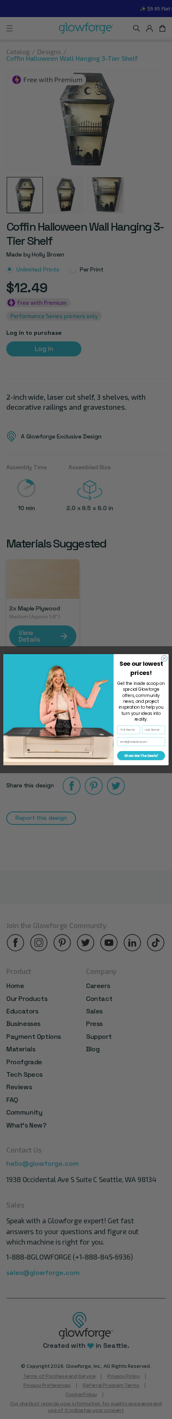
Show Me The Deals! (141, 755)
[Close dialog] (164, 658)
